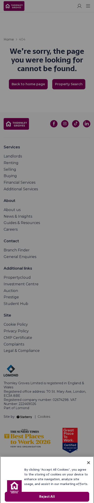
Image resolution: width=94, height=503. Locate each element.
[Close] (89, 453)
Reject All (47, 487)
